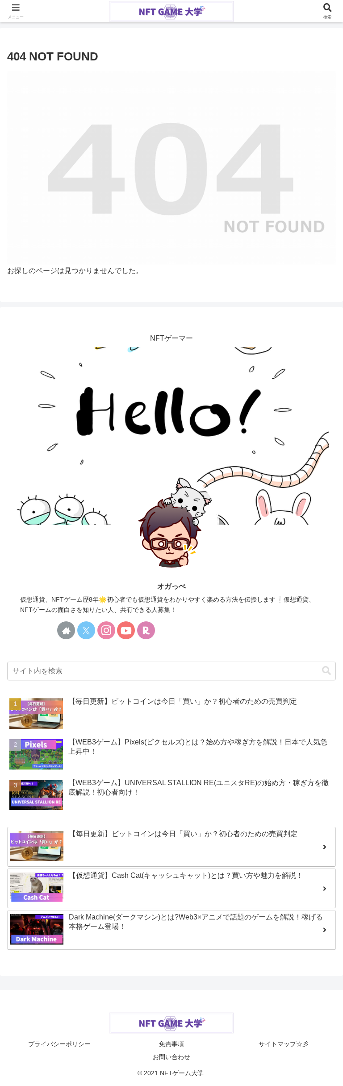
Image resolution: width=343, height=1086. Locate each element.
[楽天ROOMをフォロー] (146, 630)
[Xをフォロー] (86, 630)
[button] (326, 671)
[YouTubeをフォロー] (126, 630)
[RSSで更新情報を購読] (186, 630)
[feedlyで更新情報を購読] (166, 630)
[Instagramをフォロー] (106, 630)
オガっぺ (171, 586)
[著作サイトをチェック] (66, 630)
